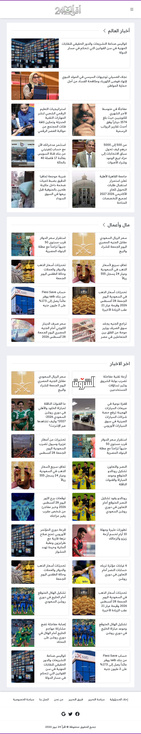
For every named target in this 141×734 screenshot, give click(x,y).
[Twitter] (70, 714)
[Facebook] (77, 714)
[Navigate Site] (131, 9)
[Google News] (64, 714)
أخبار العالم (119, 30)
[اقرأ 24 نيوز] (66, 9)
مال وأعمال (119, 225)
